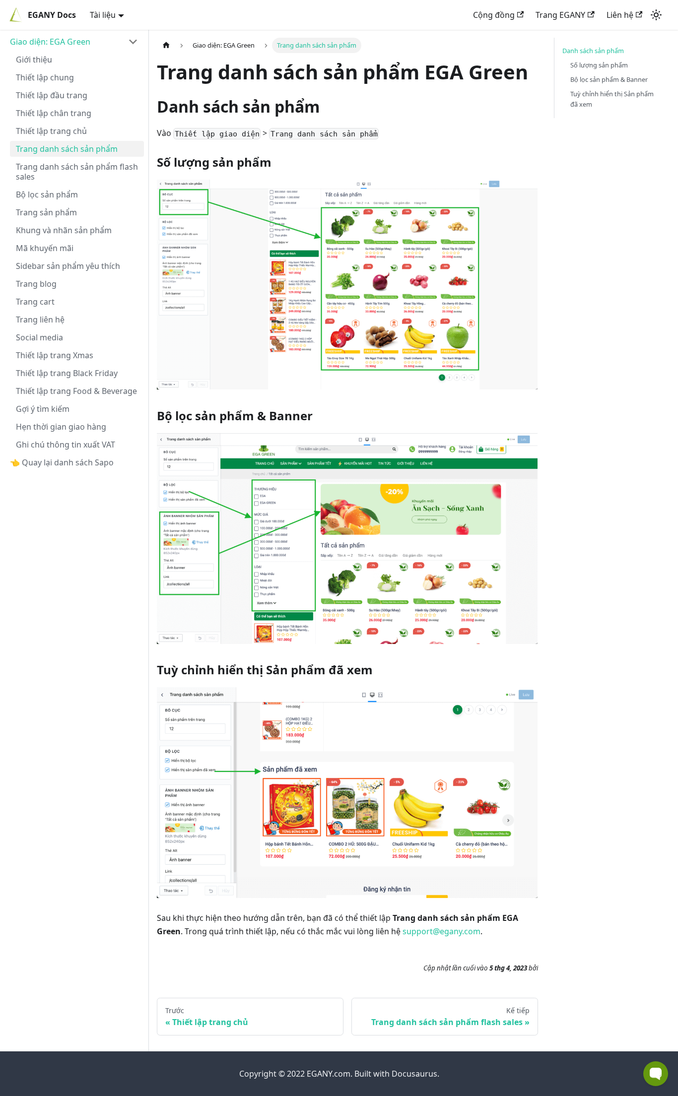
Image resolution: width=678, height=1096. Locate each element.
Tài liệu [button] (103, 14)
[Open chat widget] (655, 1073)
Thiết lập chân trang (53, 113)
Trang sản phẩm (46, 212)
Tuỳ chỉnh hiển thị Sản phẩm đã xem (612, 99)
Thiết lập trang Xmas (54, 355)
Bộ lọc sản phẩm (47, 194)
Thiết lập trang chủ (51, 131)
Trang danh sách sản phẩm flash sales (77, 171)
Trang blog (36, 283)
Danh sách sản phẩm (593, 50)
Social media (39, 337)
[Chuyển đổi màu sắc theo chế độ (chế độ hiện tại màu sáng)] (656, 15)
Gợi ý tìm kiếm (42, 408)
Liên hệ (620, 14)
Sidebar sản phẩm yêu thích (68, 265)
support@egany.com (441, 931)
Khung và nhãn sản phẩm (64, 230)
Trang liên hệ (40, 319)
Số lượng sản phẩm (599, 65)
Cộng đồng (494, 14)
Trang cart (35, 301)
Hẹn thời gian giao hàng (61, 426)
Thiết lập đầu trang (51, 95)
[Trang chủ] (166, 45)
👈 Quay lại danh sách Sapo (62, 462)
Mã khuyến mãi (44, 248)
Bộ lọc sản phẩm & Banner (609, 79)
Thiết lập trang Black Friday (67, 373)
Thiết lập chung (45, 77)
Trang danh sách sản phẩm (67, 148)
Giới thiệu (34, 59)
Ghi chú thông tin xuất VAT (65, 444)
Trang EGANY (560, 14)
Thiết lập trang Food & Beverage (76, 391)
